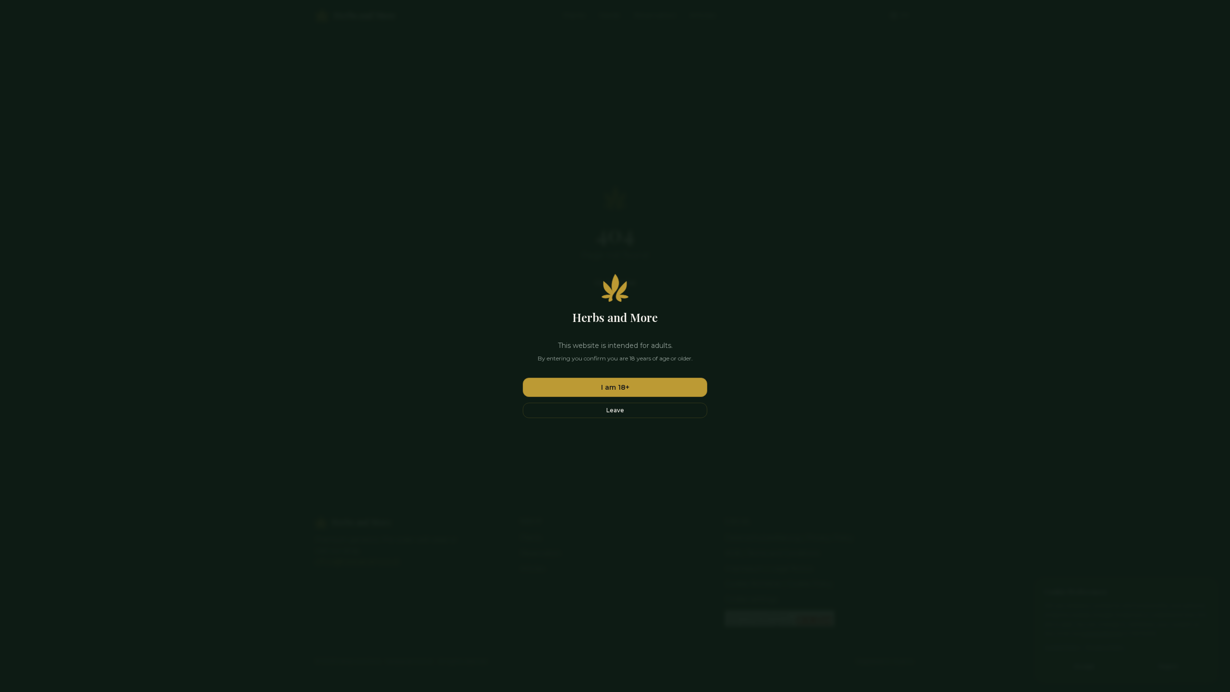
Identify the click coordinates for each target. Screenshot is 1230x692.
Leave (615, 410)
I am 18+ (615, 387)
